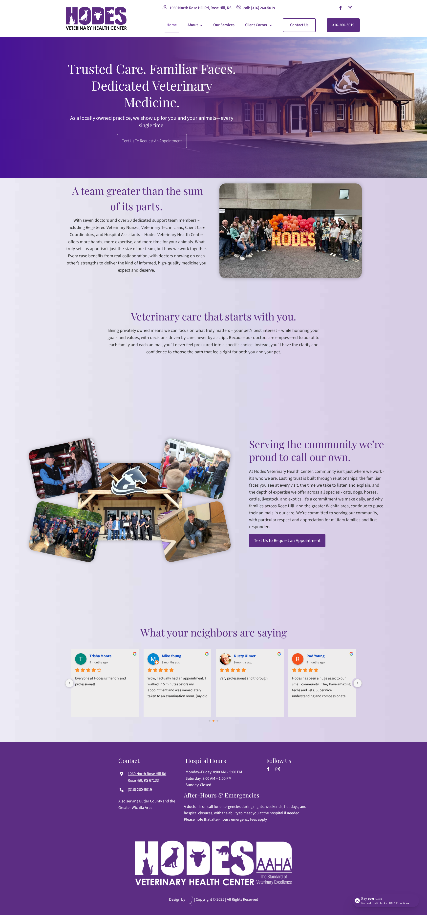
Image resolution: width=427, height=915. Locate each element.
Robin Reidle (245, 656)
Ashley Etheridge (320, 656)
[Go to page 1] (213, 721)
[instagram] (350, 8)
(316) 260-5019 (140, 789)
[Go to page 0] (209, 720)
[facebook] (340, 8)
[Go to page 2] (217, 721)
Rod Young (171, 656)
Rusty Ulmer (100, 656)
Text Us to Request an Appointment (287, 540)
